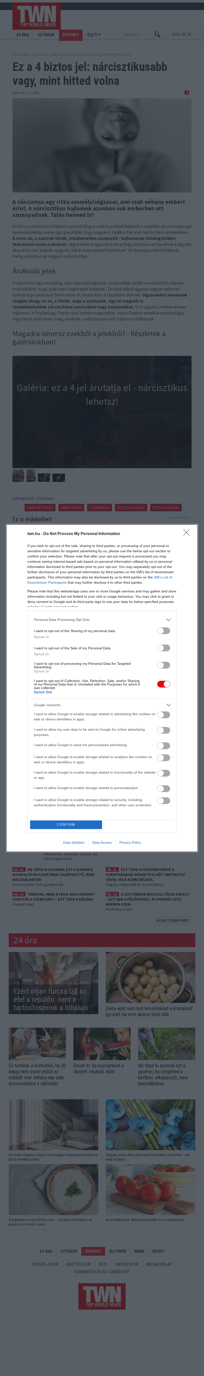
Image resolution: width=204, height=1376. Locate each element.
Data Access (102, 842)
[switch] (163, 630)
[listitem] (102, 619)
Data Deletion (74, 842)
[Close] (188, 534)
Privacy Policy (130, 842)
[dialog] (102, 688)
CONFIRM (66, 824)
